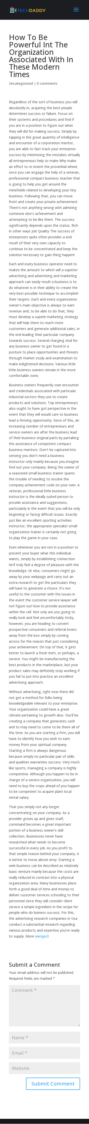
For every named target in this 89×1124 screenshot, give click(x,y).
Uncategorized (21, 83)
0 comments (47, 83)
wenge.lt (42, 936)
